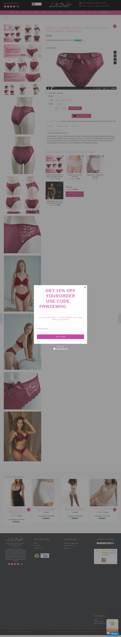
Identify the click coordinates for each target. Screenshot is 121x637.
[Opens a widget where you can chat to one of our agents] (114, 634)
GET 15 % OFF (60, 337)
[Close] (85, 287)
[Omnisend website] (60, 348)
